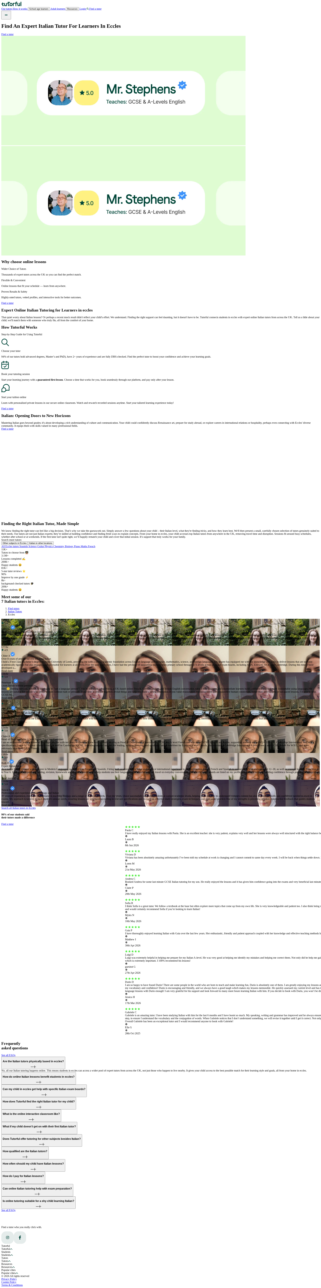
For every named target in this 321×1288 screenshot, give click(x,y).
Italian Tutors (15, 611)
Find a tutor (7, 34)
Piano (77, 546)
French (91, 546)
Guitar (41, 546)
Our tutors (7, 8)
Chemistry (59, 546)
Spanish (23, 546)
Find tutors (13, 608)
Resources (72, 9)
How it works (20, 8)
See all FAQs (8, 1055)
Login (83, 8)
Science (32, 546)
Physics (49, 546)
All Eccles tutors (10, 546)
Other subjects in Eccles (15, 543)
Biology (69, 546)
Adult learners (58, 8)
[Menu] (6, 15)
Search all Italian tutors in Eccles (18, 808)
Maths (84, 546)
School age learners (38, 9)
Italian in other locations (40, 543)
